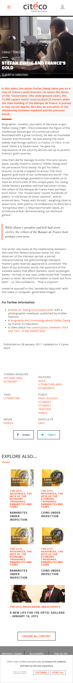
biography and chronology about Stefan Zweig (40, 320)
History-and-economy (13, 379)
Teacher (44, 409)
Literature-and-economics (50, 386)
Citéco (6, 52)
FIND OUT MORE (19, 672)
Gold (42, 380)
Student (44, 405)
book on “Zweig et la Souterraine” (32, 309)
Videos (8, 423)
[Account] (62, 7)
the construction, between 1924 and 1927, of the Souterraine (38, 329)
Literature (12, 398)
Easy (41, 423)
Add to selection (16, 75)
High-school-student (48, 400)
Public (43, 412)
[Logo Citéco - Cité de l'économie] (35, 7)
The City (18, 52)
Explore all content (36, 636)
